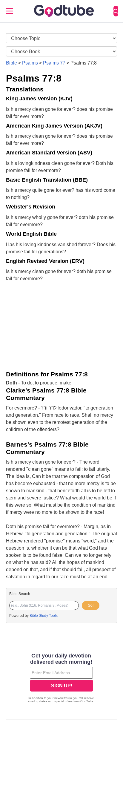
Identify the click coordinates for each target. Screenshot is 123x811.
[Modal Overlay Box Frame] (61, 679)
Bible (11, 62)
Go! (90, 605)
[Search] (115, 11)
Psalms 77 (54, 62)
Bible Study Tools (44, 616)
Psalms (30, 62)
